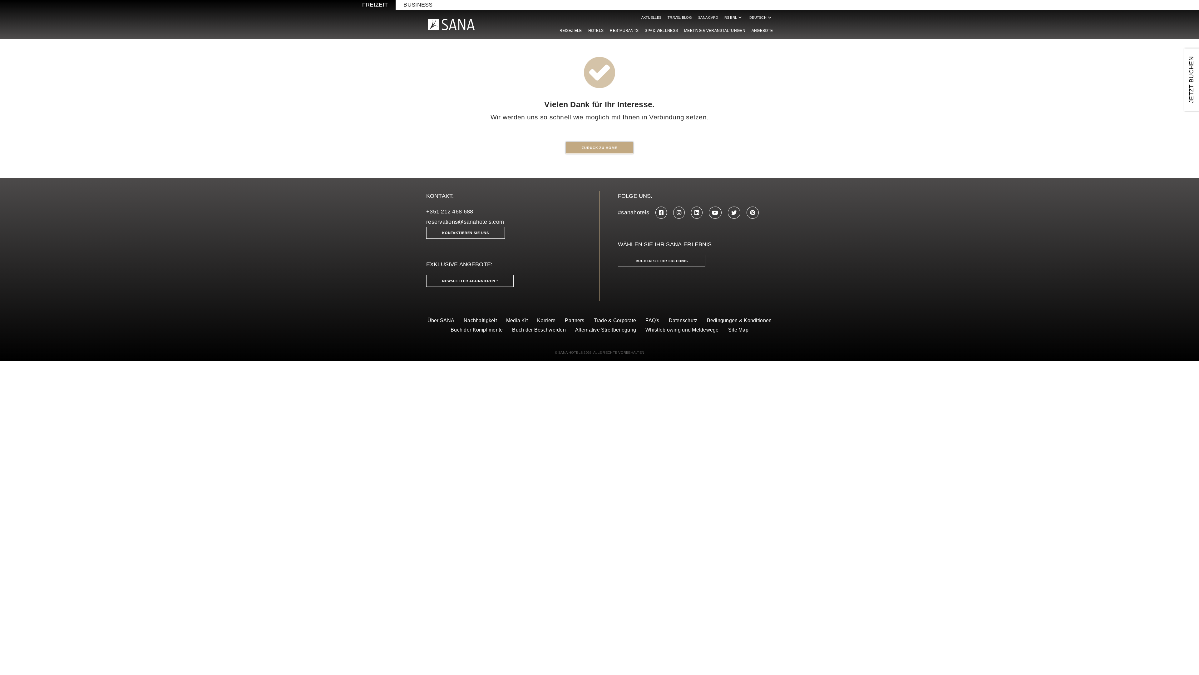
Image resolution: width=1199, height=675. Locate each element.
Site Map (738, 329)
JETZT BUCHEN (1191, 79)
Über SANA (440, 320)
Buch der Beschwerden (538, 329)
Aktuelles (651, 17)
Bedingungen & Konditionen (739, 320)
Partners (574, 320)
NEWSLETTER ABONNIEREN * (470, 281)
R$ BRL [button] (733, 17)
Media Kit (517, 320)
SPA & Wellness (661, 30)
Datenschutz (683, 320)
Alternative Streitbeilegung (605, 329)
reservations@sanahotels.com (465, 222)
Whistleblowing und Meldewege (682, 329)
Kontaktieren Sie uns (465, 233)
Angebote (762, 30)
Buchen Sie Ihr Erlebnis (662, 261)
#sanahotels (633, 212)
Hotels (596, 30)
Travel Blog (680, 17)
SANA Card (708, 17)
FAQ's (652, 320)
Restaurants (624, 30)
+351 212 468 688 (449, 211)
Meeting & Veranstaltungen (714, 30)
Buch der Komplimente (477, 329)
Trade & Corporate (615, 320)
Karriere (546, 320)
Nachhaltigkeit (480, 320)
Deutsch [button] (761, 17)
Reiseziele (571, 30)
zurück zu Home (599, 148)
